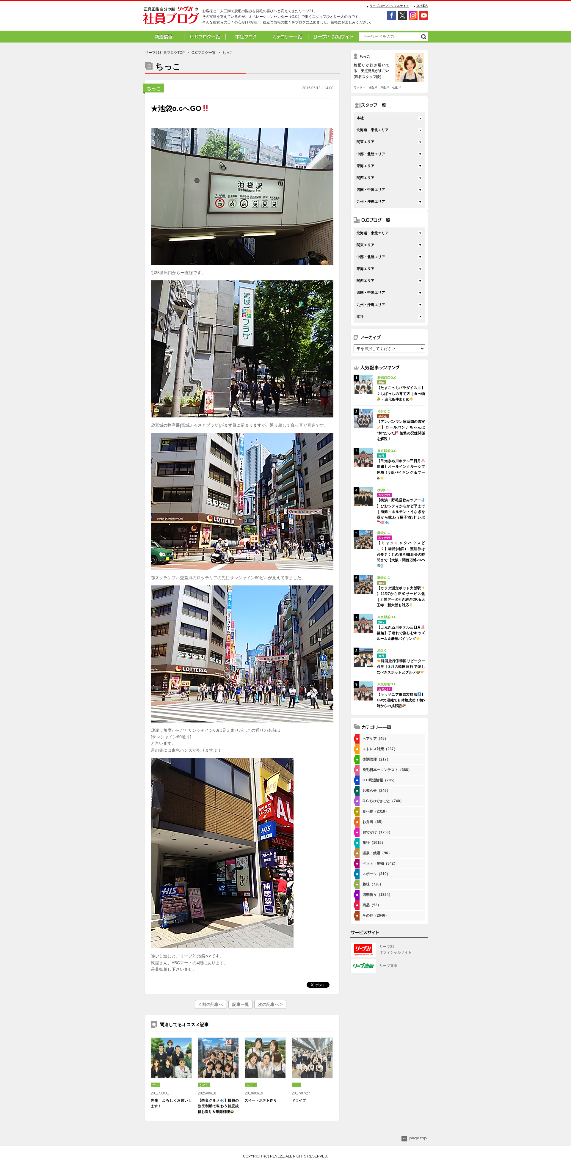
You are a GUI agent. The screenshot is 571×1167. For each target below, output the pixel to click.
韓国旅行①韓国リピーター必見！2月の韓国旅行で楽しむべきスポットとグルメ (401, 666)
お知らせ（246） (376, 791)
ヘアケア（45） (375, 738)
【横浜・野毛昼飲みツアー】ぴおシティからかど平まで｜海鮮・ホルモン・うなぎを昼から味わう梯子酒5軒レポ (401, 508)
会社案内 (422, 5)
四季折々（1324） (377, 895)
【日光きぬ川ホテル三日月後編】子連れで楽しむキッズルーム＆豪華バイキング (401, 633)
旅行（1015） (374, 843)
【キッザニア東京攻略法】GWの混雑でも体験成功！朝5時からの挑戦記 (401, 700)
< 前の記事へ (211, 1004)
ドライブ (299, 1100)
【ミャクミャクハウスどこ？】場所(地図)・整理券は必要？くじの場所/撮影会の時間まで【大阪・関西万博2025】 (401, 554)
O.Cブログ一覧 (204, 53)
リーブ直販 (388, 966)
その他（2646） (376, 915)
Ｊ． (296, 1085)
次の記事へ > (270, 1004)
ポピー (250, 1085)
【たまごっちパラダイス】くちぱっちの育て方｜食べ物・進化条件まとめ (401, 393)
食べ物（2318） (376, 811)
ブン (155, 1085)
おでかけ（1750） (377, 832)
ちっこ (154, 88)
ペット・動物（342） (380, 863)
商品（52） (372, 905)
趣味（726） (373, 884)
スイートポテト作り (261, 1100)
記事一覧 (240, 1004)
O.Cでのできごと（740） (383, 801)
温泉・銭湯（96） (377, 853)
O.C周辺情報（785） (379, 780)
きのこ (203, 1085)
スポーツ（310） (376, 874)
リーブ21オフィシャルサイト (389, 5)
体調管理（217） (376, 759)
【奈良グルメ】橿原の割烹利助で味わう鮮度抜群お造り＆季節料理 (218, 1106)
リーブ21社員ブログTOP (165, 53)
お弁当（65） (374, 822)
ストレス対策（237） (380, 749)
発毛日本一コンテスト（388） (387, 770)
